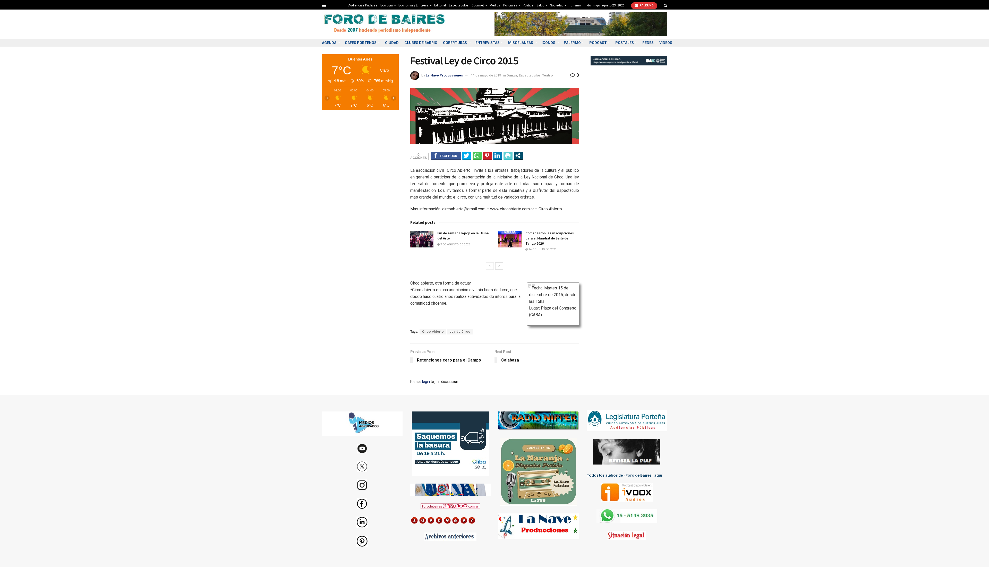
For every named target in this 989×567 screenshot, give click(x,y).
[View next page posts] (499, 266)
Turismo (575, 5)
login (426, 382)
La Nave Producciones (444, 75)
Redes (648, 43)
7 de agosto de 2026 (455, 244)
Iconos (548, 43)
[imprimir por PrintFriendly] (508, 155)
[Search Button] (665, 5)
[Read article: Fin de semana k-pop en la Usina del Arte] (421, 239)
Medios (495, 5)
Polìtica (528, 5)
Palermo (646, 5)
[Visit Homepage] (385, 24)
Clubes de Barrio (420, 43)
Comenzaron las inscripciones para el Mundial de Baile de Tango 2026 (549, 238)
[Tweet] (466, 155)
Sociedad (557, 5)
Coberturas (455, 43)
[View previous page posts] (490, 266)
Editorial (440, 5)
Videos (665, 43)
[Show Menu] (324, 5)
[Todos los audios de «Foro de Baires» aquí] (627, 492)
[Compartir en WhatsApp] (477, 155)
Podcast (598, 43)
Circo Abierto (433, 331)
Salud (540, 5)
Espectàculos (458, 5)
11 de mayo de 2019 (486, 75)
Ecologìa (386, 5)
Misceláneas (520, 43)
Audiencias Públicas (362, 5)
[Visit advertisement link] (580, 24)
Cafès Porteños (361, 43)
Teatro (547, 75)
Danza (512, 75)
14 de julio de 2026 (542, 249)
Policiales (510, 5)
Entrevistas (487, 43)
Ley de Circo (460, 331)
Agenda (329, 43)
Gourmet (478, 5)
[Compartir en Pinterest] (487, 155)
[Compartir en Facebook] (446, 155)
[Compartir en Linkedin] (497, 155)
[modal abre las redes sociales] (518, 155)
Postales (624, 43)
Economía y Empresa (413, 5)
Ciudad (392, 43)
